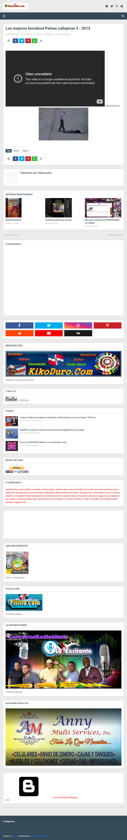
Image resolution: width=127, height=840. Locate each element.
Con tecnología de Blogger (65, 797)
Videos (25, 151)
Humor (51, 34)
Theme (14, 836)
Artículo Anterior (12, 235)
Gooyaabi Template (38, 836)
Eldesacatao (13, 34)
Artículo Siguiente (114, 235)
